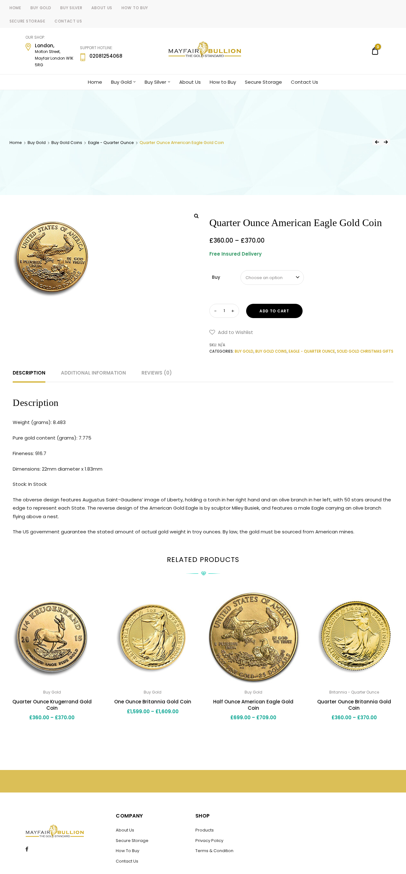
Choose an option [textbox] (264, 278)
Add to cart (274, 311)
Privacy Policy (209, 841)
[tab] (29, 373)
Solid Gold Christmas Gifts (365, 351)
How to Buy (134, 7)
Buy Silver (71, 7)
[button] (231, 332)
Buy (216, 277)
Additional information (93, 372)
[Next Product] (385, 142)
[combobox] (272, 277)
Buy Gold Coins (66, 142)
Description (29, 372)
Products (204, 830)
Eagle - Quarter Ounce (111, 142)
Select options (52, 731)
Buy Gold (40, 7)
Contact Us (68, 21)
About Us (101, 7)
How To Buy (127, 851)
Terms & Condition (214, 851)
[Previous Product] (376, 142)
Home (15, 7)
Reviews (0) (156, 372)
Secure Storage (27, 21)
